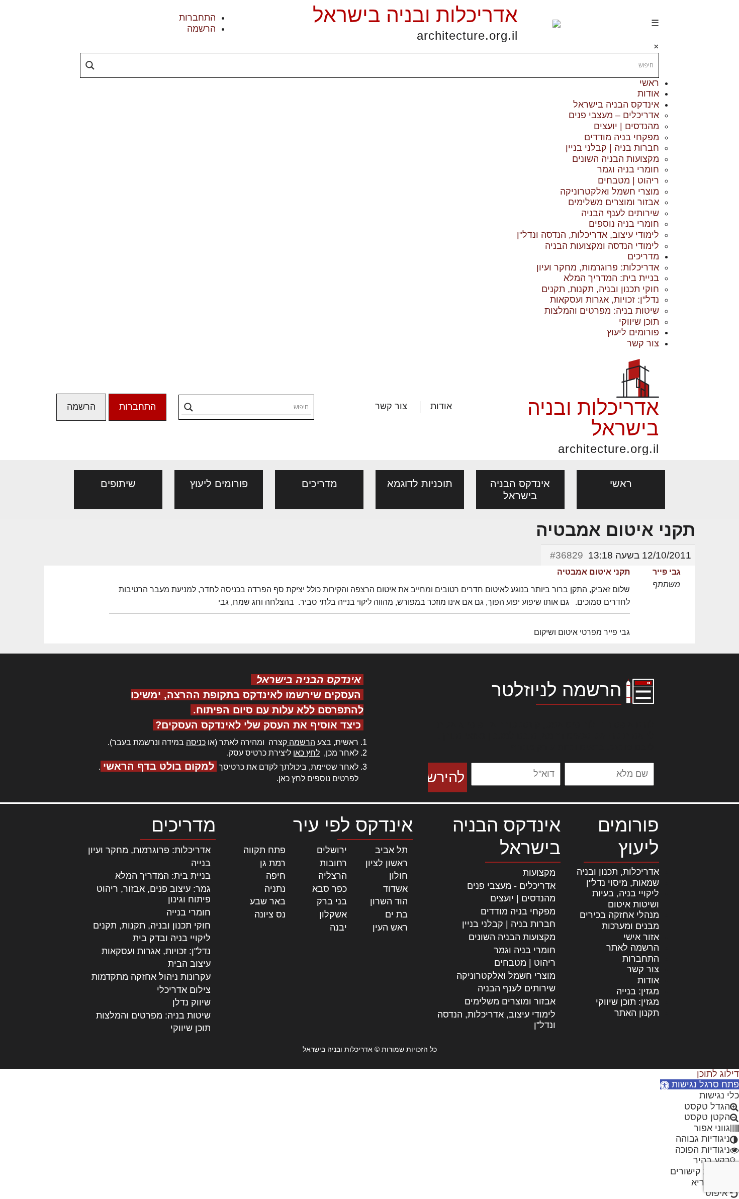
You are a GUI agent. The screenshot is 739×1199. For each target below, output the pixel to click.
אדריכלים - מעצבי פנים (511, 886)
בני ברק (332, 901)
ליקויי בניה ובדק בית (172, 938)
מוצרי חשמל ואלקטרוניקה (609, 192)
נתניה (275, 889)
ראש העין (390, 928)
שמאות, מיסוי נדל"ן (622, 883)
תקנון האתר (636, 1013)
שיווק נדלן (191, 1002)
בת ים (396, 914)
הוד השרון (389, 901)
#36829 (566, 555)
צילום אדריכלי (184, 990)
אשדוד (395, 889)
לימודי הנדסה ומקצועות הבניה (602, 246)
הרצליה (332, 876)
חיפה (276, 876)
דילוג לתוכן (718, 1074)
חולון (398, 876)
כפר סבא (329, 889)
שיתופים (118, 483)
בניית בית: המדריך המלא (611, 278)
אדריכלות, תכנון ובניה (618, 872)
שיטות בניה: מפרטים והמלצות (601, 311)
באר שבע (268, 901)
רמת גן (273, 863)
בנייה (201, 863)
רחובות (333, 863)
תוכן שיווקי (639, 322)
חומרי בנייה (188, 912)
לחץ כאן (306, 753)
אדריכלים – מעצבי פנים (614, 115)
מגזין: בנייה (637, 991)
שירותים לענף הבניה (620, 213)
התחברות (197, 18)
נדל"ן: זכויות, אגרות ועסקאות (604, 300)
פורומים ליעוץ (633, 332)
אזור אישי (641, 937)
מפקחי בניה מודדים (621, 137)
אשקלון (333, 914)
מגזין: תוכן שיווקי (627, 1002)
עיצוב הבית (189, 964)
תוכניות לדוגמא (419, 483)
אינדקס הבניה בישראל (616, 105)
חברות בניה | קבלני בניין (612, 148)
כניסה (196, 742)
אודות (648, 93)
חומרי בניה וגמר (628, 169)
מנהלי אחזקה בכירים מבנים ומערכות (619, 920)
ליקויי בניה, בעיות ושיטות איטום (625, 898)
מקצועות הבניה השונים (615, 159)
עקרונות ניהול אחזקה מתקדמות (151, 977)
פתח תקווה (264, 850)
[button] (699, 1084)
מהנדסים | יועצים (626, 126)
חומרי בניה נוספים (624, 224)
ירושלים (332, 850)
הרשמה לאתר (632, 948)
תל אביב (391, 850)
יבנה (338, 928)
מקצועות (539, 873)
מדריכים (643, 256)
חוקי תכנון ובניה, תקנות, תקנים (600, 289)
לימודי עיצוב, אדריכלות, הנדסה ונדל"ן (588, 235)
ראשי (649, 83)
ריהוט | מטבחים (628, 180)
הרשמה (201, 29)
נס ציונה (270, 914)
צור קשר (643, 343)
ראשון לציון (386, 863)
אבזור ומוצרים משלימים (613, 202)
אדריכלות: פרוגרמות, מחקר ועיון (597, 267)
